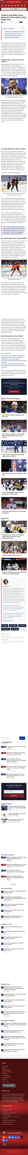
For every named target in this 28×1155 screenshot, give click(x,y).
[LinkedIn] (6, 1140)
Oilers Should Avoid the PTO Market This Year (12, 363)
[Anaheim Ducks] (2, 6)
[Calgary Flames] (12, 6)
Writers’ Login (5, 1081)
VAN (4, 759)
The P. (8, 763)
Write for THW (5, 1066)
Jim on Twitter (9, 614)
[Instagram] (19, 1137)
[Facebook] (15, 1137)
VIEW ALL (13, 884)
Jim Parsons (6, 586)
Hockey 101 (4, 1111)
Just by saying (4, 64)
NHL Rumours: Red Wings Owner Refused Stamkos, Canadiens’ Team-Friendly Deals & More (15, 1025)
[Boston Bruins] (6, 6)
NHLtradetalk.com (7, 607)
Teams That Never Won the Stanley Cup (10, 1116)
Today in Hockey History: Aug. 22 (12, 555)
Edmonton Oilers (6, 633)
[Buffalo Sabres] (9, 6)
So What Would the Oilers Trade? (13, 33)
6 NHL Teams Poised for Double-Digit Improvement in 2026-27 (13, 455)
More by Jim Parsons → (8, 620)
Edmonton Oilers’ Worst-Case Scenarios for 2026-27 (14, 512)
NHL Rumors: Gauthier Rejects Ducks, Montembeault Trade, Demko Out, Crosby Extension (15, 1038)
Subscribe (14, 795)
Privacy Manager (9, 1085)
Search (22, 738)
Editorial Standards (6, 1070)
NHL (4, 753)
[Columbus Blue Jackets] (25, 6)
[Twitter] (9, 1137)
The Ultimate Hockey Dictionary (9, 1113)
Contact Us (4, 1079)
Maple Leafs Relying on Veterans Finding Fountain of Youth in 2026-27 (14, 572)
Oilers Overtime (13, 610)
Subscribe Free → (14, 391)
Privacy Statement (6, 1075)
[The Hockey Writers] (3, 2)
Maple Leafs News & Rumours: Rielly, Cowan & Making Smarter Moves (15, 878)
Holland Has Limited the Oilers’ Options (14, 31)
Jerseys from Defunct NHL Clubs (9, 1120)
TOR (4, 746)
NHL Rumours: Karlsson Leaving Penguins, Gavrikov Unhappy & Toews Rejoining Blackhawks (14, 988)
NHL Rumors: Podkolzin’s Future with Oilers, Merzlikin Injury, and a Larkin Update (14, 230)
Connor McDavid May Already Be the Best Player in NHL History (13, 493)
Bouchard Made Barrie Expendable (13, 35)
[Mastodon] (3, 1140)
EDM (21, 22)
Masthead (4, 1068)
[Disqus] (14, 668)
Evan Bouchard (16, 245)
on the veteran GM (12, 75)
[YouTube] (6, 1137)
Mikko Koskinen (7, 164)
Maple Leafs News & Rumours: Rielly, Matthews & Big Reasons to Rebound (16, 859)
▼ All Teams (13, 9)
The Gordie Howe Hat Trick (8, 1122)
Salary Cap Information (7, 1109)
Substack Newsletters (6, 1071)
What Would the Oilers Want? (12, 37)
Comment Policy (5, 1077)
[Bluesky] (12, 1137)
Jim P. (5, 22)
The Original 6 (5, 1118)
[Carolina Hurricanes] (15, 6)
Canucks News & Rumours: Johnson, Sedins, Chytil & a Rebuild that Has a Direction (16, 760)
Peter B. (8, 749)
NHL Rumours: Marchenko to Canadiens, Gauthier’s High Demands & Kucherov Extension (15, 1013)
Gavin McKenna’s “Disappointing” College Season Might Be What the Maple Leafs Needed (15, 898)
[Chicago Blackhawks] (18, 6)
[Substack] (3, 1137)
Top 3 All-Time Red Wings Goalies (13, 926)
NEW (4, 876)
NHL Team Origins (6, 1114)
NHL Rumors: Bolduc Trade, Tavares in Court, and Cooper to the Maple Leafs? (16, 768)
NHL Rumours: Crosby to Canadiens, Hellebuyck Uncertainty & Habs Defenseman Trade (13, 536)
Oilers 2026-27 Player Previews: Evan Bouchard (13, 355)
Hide (23, 28)
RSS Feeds (4, 1073)
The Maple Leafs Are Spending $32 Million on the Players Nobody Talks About (17, 808)
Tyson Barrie (16, 172)
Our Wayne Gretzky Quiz (7, 1124)
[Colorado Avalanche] (22, 6)
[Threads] (22, 1137)
